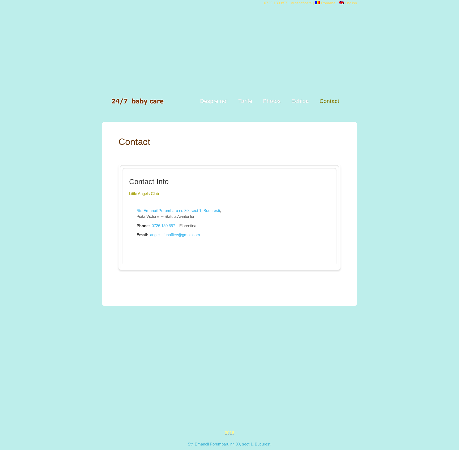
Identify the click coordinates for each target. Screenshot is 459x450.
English (350, 3)
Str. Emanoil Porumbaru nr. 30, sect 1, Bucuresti (178, 210)
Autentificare (301, 3)
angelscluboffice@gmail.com (175, 234)
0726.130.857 (275, 3)
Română (327, 3)
